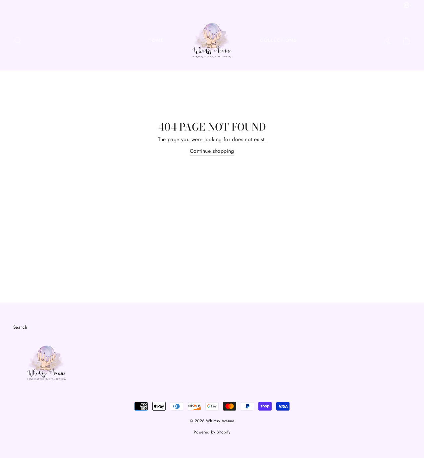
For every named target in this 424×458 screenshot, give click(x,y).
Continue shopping (212, 151)
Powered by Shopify (212, 432)
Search (20, 327)
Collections (278, 40)
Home (156, 40)
